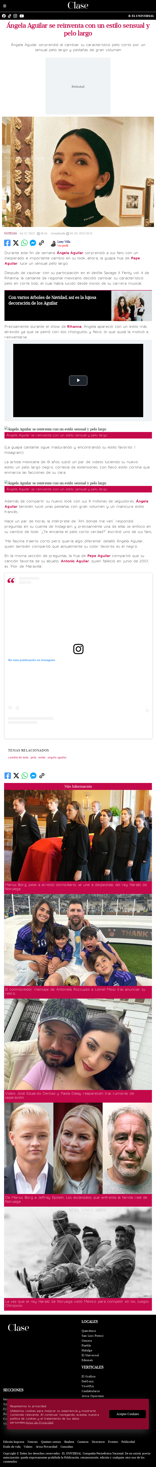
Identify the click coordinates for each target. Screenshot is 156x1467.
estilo (42, 757)
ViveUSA (88, 1386)
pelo (33, 757)
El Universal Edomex (90, 1358)
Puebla (86, 1345)
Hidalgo (87, 1350)
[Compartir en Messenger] (33, 243)
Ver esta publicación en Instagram (31, 660)
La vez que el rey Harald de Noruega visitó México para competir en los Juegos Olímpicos (77, 1303)
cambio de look (18, 757)
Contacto (83, 1442)
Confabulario (91, 1391)
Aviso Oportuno (93, 1396)
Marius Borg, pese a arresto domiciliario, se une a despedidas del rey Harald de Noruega (76, 887)
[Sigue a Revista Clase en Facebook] (5, 16)
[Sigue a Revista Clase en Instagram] (16, 16)
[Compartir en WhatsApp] (24, 243)
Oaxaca (87, 1340)
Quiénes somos (51, 1442)
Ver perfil (62, 245)
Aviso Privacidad (46, 1446)
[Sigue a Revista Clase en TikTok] (10, 16)
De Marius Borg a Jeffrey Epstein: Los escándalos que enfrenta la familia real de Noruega (76, 1199)
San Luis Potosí (93, 1336)
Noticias (10, 233)
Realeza (69, 1442)
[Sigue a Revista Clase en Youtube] (22, 16)
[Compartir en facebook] (7, 243)
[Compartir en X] (16, 243)
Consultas (67, 1446)
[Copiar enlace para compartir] (41, 243)
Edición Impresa (13, 1442)
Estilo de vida (12, 1446)
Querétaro (89, 1331)
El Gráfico (89, 1376)
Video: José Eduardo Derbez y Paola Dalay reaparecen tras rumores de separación (69, 1095)
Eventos (113, 1442)
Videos (28, 1446)
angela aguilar (57, 757)
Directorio (98, 1442)
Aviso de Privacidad (39, 1422)
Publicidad (128, 1442)
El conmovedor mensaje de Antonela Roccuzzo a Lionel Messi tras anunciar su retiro (75, 991)
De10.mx (88, 1381)
